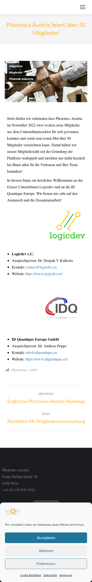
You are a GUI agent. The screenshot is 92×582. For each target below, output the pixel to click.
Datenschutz (50, 575)
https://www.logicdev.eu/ (44, 273)
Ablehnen (46, 551)
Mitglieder (15, 72)
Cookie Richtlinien (30, 575)
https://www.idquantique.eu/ (46, 358)
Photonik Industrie (21, 79)
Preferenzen (46, 564)
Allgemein (16, 66)
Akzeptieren (46, 538)
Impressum (65, 575)
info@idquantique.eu (42, 352)
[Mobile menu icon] (82, 7)
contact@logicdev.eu (41, 266)
